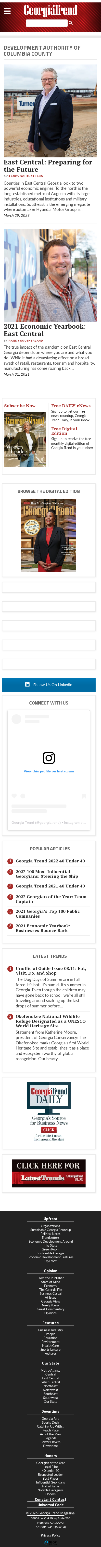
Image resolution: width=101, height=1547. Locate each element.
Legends (50, 1438)
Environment (50, 1342)
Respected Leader (50, 1474)
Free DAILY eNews (71, 405)
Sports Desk (50, 1422)
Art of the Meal (50, 1434)
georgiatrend (50, 822)
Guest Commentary (50, 1309)
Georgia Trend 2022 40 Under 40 (50, 861)
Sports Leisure (50, 1349)
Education (50, 1338)
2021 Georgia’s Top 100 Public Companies (48, 913)
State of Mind (50, 1282)
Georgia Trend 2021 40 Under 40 (50, 886)
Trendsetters (51, 1237)
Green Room (50, 1249)
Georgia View (50, 1301)
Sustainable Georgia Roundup (50, 1230)
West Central (50, 1382)
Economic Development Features (50, 1257)
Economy (50, 1286)
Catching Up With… (50, 1426)
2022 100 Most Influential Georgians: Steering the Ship (47, 874)
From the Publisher (51, 1278)
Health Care (50, 1346)
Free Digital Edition (64, 431)
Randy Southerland (26, 176)
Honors (50, 1494)
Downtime (50, 1446)
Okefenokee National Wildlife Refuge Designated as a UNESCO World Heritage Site (51, 1021)
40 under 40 (50, 1471)
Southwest (50, 1398)
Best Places (51, 1478)
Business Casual (50, 1293)
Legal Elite (50, 1467)
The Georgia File (50, 1290)
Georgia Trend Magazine (50, 11)
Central (50, 1374)
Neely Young (50, 1305)
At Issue (50, 1297)
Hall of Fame (50, 1486)
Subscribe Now (20, 405)
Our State (50, 1401)
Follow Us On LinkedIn (52, 685)
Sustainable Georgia (50, 1253)
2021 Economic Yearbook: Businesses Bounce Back (43, 928)
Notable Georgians (50, 1490)
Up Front (50, 1261)
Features (51, 1353)
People (50, 1334)
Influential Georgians (50, 1482)
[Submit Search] (71, 23)
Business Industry (50, 1330)
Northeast (50, 1386)
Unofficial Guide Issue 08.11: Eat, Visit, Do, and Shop (51, 971)
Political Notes (50, 1234)
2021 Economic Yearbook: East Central (45, 330)
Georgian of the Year (50, 1463)
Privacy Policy (50, 1535)
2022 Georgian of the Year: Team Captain (51, 899)
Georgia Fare (50, 1418)
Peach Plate (50, 1430)
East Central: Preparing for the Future (48, 166)
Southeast (51, 1394)
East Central (50, 1378)
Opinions (50, 1313)
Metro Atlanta (50, 1370)
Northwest (50, 1390)
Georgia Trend (23, 822)
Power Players (50, 1442)
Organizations (50, 1226)
